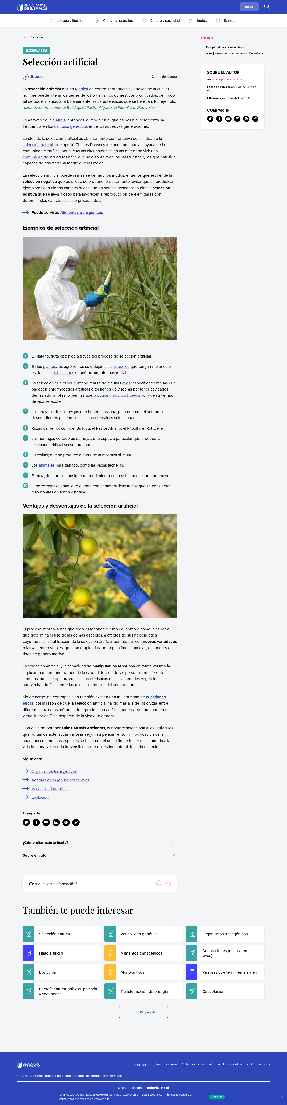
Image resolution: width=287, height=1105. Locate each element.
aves (126, 383)
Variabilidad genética (50, 788)
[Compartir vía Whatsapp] (66, 822)
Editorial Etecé (158, 1087)
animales (47, 465)
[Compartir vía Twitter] (26, 822)
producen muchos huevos (116, 395)
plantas (49, 366)
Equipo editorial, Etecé (230, 79)
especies (121, 366)
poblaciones (63, 372)
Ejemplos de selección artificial (225, 47)
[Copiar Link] (76, 822)
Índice (249, 6)
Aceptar (217, 1096)
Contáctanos (260, 1064)
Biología (38, 37)
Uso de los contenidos (231, 1064)
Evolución (40, 797)
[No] (282, 1097)
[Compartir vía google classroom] (56, 822)
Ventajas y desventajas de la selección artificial (234, 53)
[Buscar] (267, 7)
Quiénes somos (166, 1064)
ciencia (59, 120)
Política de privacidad (196, 1064)
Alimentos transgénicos (81, 212)
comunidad (33, 157)
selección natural (38, 144)
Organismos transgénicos (54, 771)
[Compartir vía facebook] (36, 822)
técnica (81, 89)
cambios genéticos (71, 126)
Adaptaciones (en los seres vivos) (61, 780)
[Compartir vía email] (46, 822)
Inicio (26, 37)
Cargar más (148, 1012)
